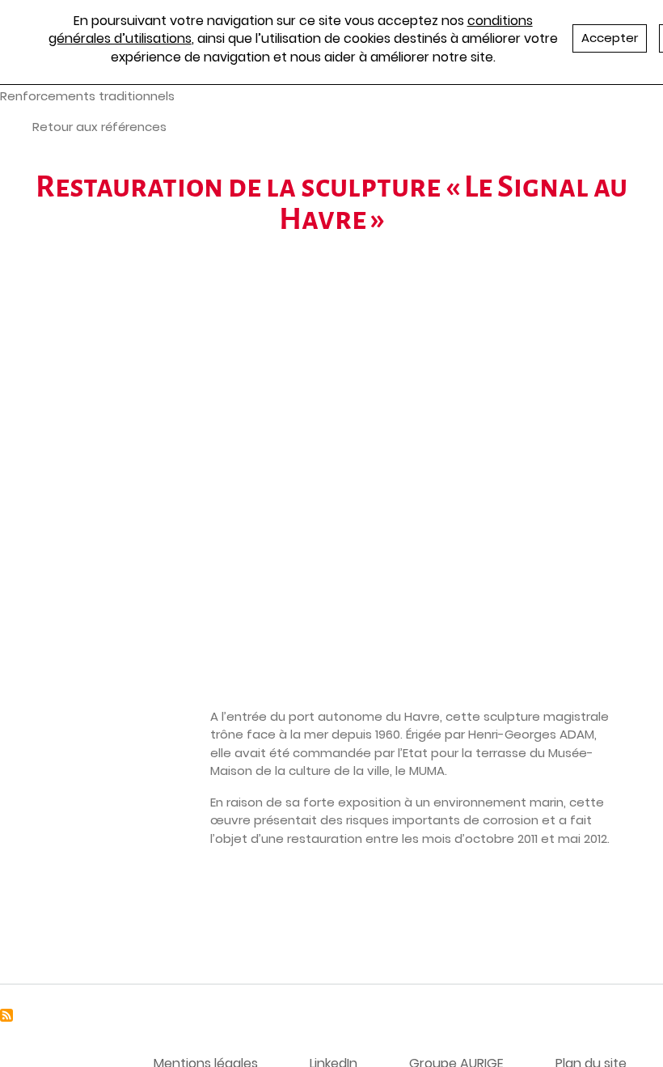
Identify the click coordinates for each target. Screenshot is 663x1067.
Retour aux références (99, 126)
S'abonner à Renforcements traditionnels (6, 1015)
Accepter (609, 37)
